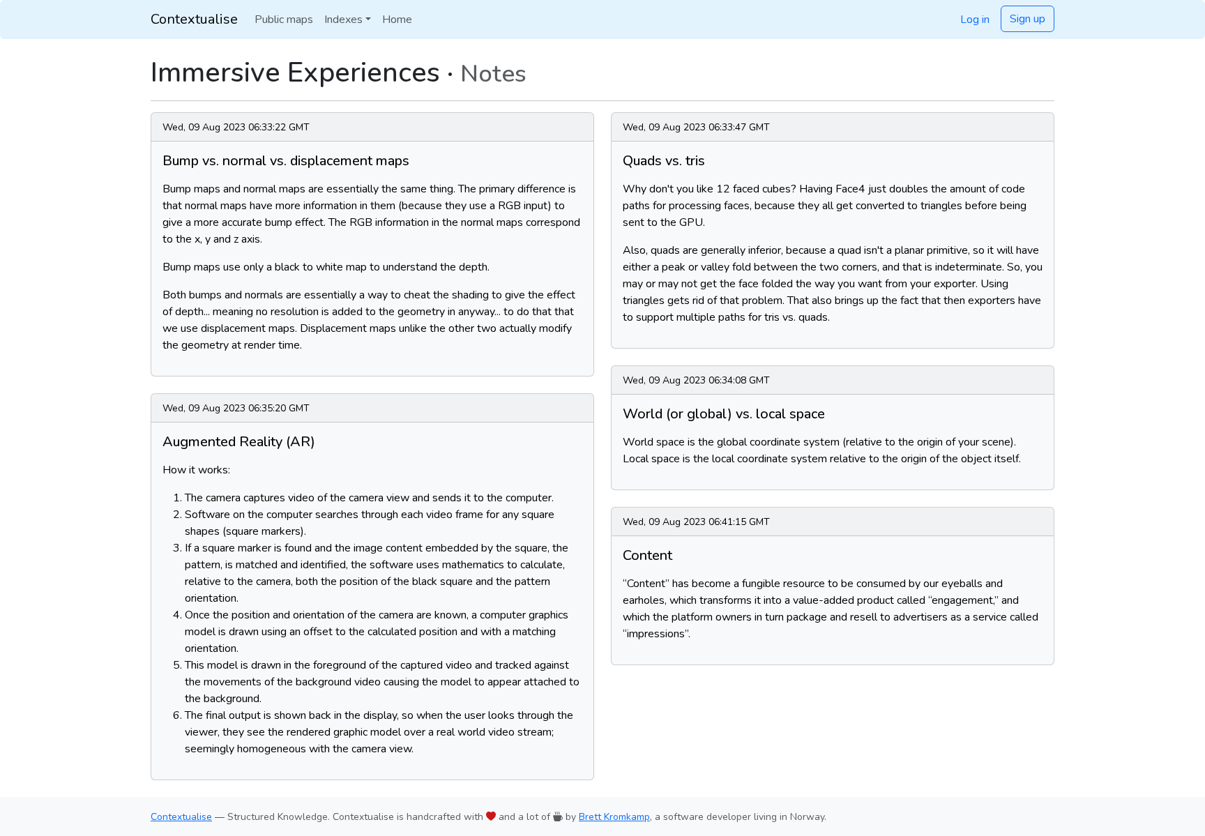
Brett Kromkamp (614, 816)
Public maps (284, 19)
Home (397, 19)
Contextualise (194, 19)
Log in (975, 19)
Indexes (343, 19)
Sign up (1027, 18)
